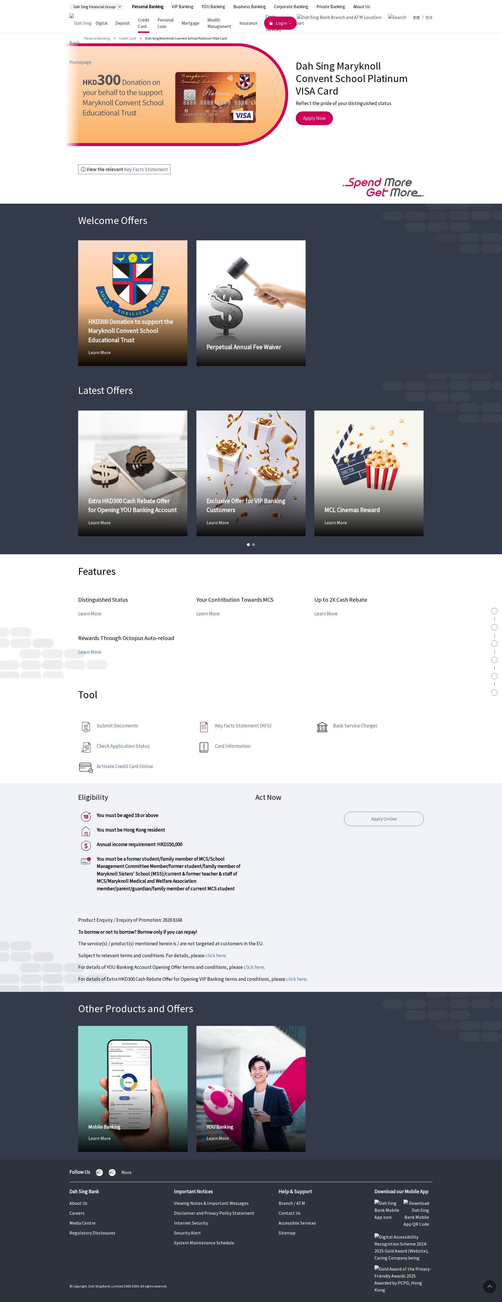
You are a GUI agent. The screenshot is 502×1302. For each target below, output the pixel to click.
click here (215, 955)
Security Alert (187, 1233)
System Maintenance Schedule (204, 1243)
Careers (77, 1213)
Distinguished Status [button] (103, 599)
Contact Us (290, 1213)
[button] (248, 544)
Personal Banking (148, 6)
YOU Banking (213, 6)
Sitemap (287, 1233)
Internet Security (191, 1223)
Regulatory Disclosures (92, 1233)
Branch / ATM (292, 1203)
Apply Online (384, 819)
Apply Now (314, 118)
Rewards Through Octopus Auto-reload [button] (126, 638)
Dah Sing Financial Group (94, 6)
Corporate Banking (291, 6)
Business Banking (249, 6)
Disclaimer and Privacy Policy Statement (214, 1213)
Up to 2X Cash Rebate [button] (340, 599)
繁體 (416, 17)
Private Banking (330, 6)
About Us (361, 6)
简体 (429, 17)
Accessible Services (297, 1223)
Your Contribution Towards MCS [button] (234, 599)
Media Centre (82, 1223)
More (126, 1172)
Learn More (89, 613)
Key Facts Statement (146, 169)
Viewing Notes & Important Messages (211, 1203)
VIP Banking (182, 6)
